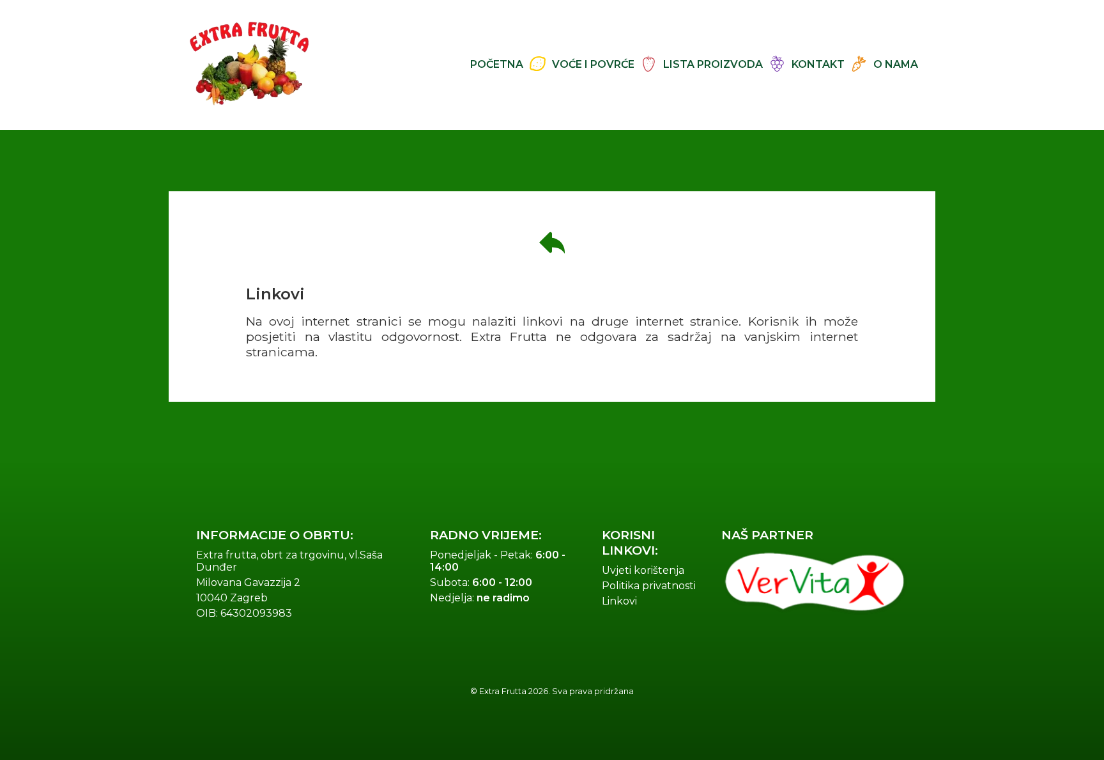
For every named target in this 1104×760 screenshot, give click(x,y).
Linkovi (619, 601)
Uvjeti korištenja (643, 570)
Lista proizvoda (713, 64)
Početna (496, 64)
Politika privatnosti (649, 586)
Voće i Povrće (593, 64)
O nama (895, 64)
